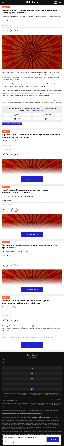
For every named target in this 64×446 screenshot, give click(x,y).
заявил (4, 77)
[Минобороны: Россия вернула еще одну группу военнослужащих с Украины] (3, 210)
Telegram (34, 110)
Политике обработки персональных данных (20, 442)
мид (3, 123)
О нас (5, 359)
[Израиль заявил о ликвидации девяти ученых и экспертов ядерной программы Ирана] (3, 154)
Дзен (38, 110)
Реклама (5, 362)
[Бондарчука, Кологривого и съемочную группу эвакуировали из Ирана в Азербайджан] (3, 320)
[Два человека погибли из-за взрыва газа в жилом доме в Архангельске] (3, 265)
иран (8, 123)
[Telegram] (32, 368)
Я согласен (53, 439)
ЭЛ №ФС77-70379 (36, 394)
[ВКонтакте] (32, 379)
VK (43, 110)
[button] (3, 3)
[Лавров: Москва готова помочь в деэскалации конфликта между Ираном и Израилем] (3, 30)
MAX (28, 108)
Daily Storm (32, 2)
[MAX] (32, 389)
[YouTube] (32, 373)
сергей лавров (16, 123)
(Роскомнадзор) (17, 394)
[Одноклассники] (32, 384)
